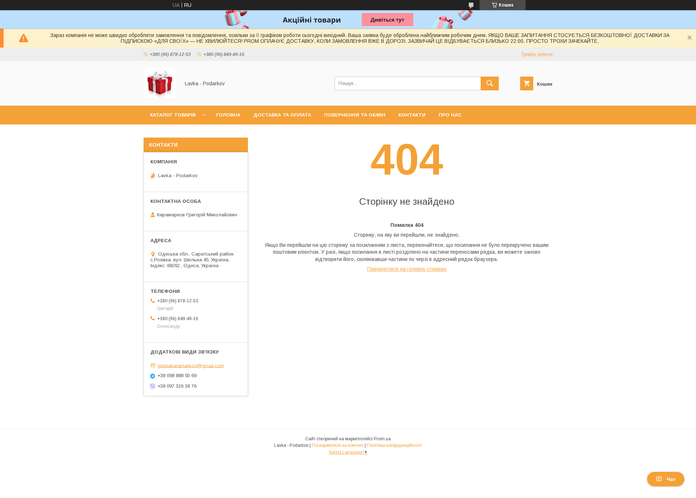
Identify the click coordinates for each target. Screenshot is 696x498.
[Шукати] (490, 83)
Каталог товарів (173, 115)
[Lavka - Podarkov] (160, 96)
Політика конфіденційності (394, 445)
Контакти (412, 115)
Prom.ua (382, 438)
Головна (228, 115)
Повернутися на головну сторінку (407, 269)
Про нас (450, 115)
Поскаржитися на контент (338, 445)
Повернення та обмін (354, 115)
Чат (671, 479)
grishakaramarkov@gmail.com (190, 365)
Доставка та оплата (282, 115)
